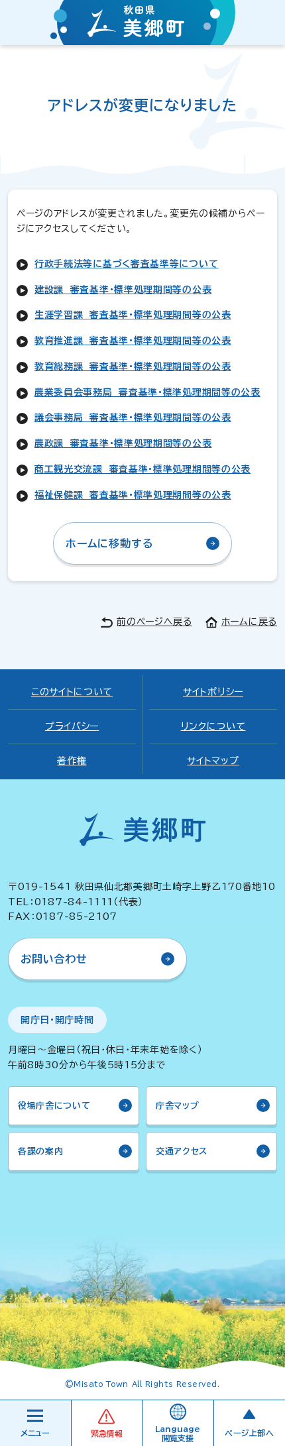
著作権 (71, 760)
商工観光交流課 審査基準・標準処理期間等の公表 (142, 469)
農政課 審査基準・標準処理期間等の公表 (122, 443)
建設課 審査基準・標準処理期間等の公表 (122, 289)
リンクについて (213, 726)
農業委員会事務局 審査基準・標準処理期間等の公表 (147, 392)
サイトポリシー (213, 691)
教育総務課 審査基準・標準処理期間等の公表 (132, 366)
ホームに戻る (249, 621)
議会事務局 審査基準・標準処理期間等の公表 (132, 417)
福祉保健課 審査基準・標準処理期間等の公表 (132, 495)
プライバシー (72, 726)
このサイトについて (72, 691)
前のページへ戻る (154, 621)
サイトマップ (213, 760)
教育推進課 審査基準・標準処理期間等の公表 (132, 340)
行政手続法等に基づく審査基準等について (126, 263)
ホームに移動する (109, 543)
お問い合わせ (54, 959)
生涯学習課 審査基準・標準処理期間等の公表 (132, 314)
